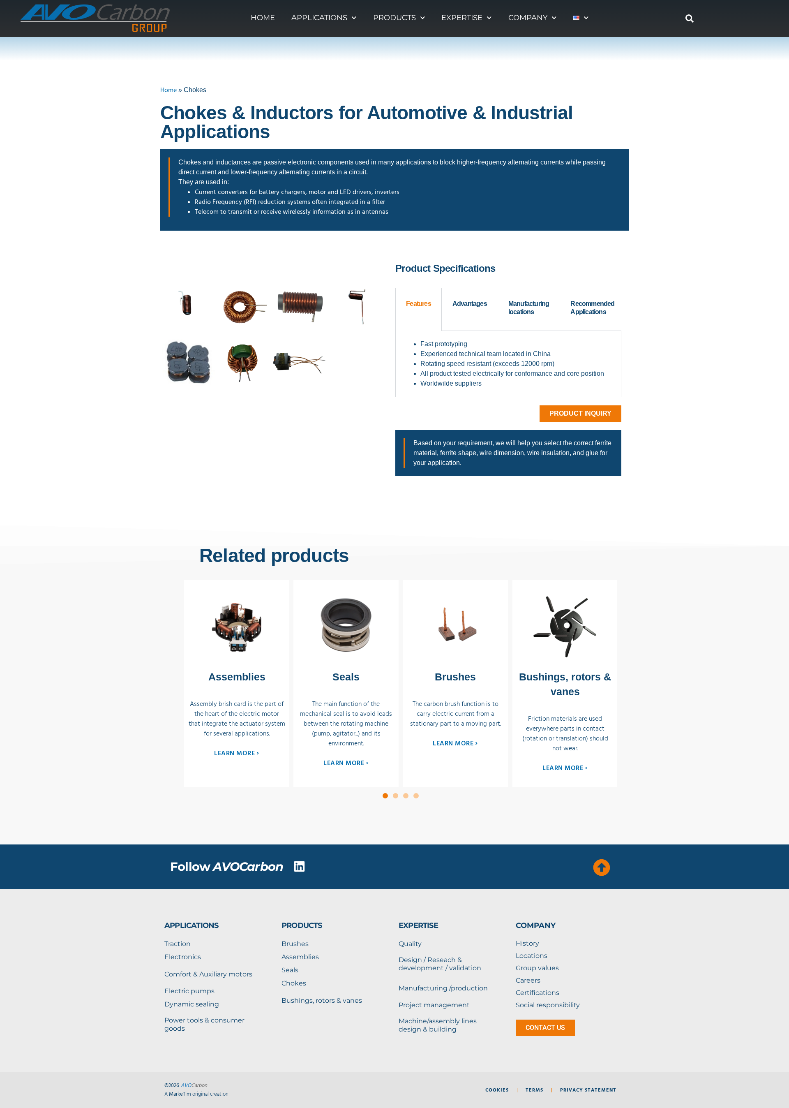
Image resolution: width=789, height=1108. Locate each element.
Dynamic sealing (191, 1004)
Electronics (182, 957)
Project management (434, 1005)
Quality (410, 944)
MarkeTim (180, 1094)
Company (527, 17)
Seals (289, 970)
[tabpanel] (508, 364)
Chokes (293, 983)
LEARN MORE (236, 753)
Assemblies (300, 957)
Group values (537, 968)
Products (394, 17)
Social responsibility (548, 1005)
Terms (534, 1090)
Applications (319, 17)
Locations (531, 956)
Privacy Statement (588, 1090)
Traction (177, 944)
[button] (385, 795)
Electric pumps (189, 991)
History (527, 943)
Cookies (497, 1090)
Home (263, 17)
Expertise (461, 17)
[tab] (418, 309)
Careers (528, 980)
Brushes (295, 944)
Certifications (537, 993)
